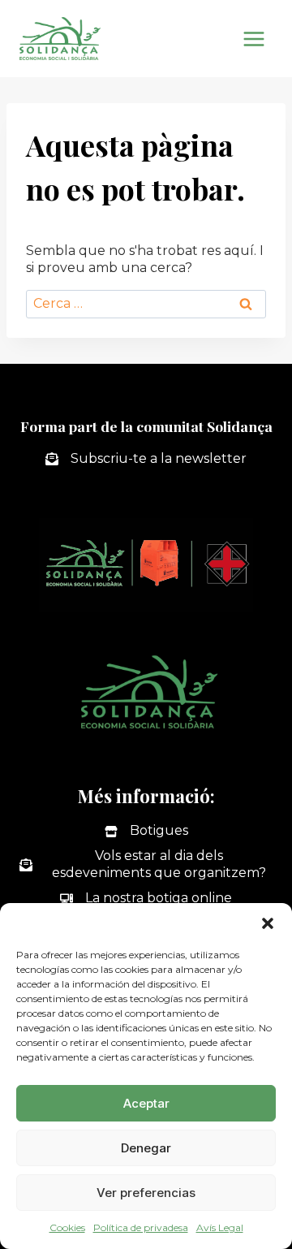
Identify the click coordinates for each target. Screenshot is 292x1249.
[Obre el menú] (253, 38)
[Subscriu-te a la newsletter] (146, 459)
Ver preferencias (146, 1192)
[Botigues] (146, 831)
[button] (268, 923)
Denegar (146, 1148)
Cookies (67, 1227)
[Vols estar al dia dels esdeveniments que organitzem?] (146, 865)
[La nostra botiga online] (146, 898)
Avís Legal (219, 1227)
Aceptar (146, 1103)
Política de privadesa (140, 1227)
